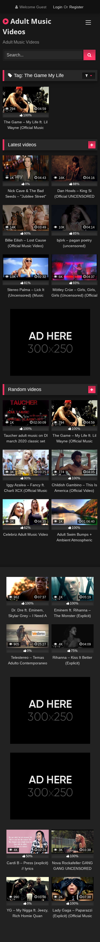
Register (76, 7)
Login (57, 7)
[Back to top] (83, 926)
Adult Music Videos (27, 26)
